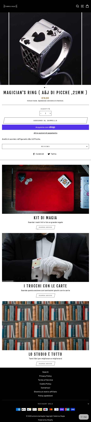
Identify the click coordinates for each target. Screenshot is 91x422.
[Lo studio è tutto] (45, 325)
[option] (45, 48)
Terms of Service (45, 380)
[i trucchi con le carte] (45, 257)
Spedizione (42, 101)
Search (45, 372)
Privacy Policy (45, 376)
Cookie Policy (45, 384)
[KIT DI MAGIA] (45, 189)
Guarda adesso (45, 227)
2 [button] (46, 87)
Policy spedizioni (45, 396)
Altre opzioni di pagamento (45, 133)
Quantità (45, 109)
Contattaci (45, 388)
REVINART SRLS (45, 404)
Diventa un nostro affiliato (45, 392)
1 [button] (44, 87)
